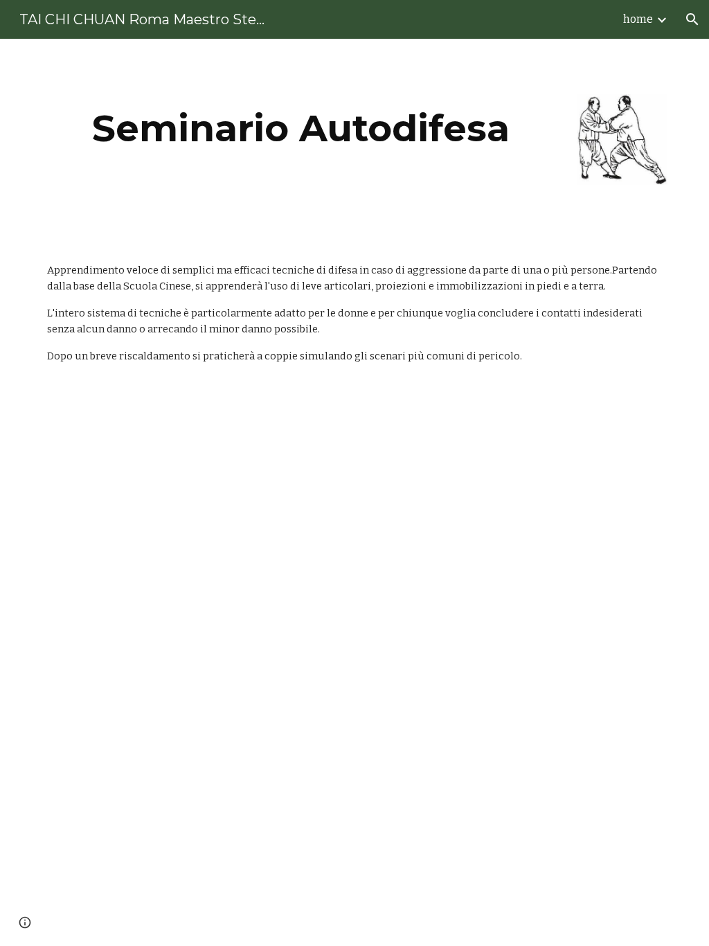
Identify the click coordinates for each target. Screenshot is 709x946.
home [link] (638, 19)
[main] (301, 128)
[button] (692, 19)
